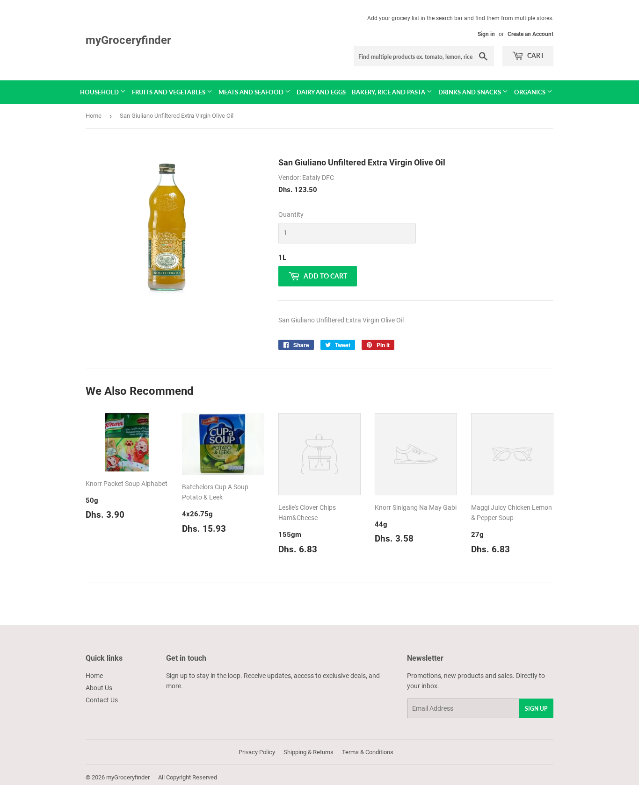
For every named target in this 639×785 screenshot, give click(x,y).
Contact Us (102, 700)
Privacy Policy (257, 752)
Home (94, 115)
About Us (99, 688)
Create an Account (530, 34)
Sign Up (536, 708)
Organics (530, 92)
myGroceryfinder (128, 40)
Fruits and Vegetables (169, 92)
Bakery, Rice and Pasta (389, 92)
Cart (535, 55)
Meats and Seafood (251, 92)
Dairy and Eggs (321, 92)
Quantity (291, 214)
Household (100, 92)
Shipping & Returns (308, 752)
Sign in (486, 34)
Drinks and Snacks (470, 92)
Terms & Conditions (367, 752)
